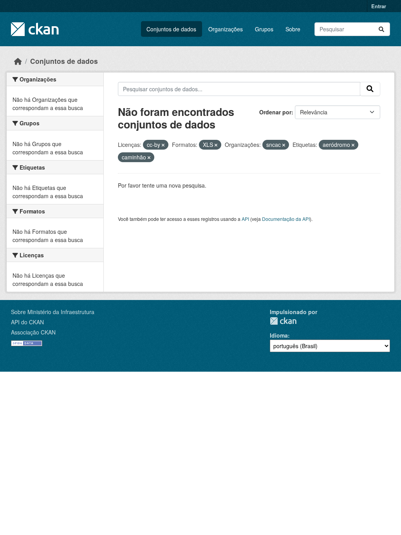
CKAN (283, 321)
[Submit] (381, 29)
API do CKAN (27, 322)
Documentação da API (286, 218)
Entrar (378, 6)
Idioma (279, 335)
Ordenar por (275, 112)
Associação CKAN (33, 332)
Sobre (292, 29)
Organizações (225, 29)
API (245, 218)
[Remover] (163, 145)
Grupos (264, 29)
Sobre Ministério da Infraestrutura (52, 312)
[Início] (18, 61)
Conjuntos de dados (171, 29)
